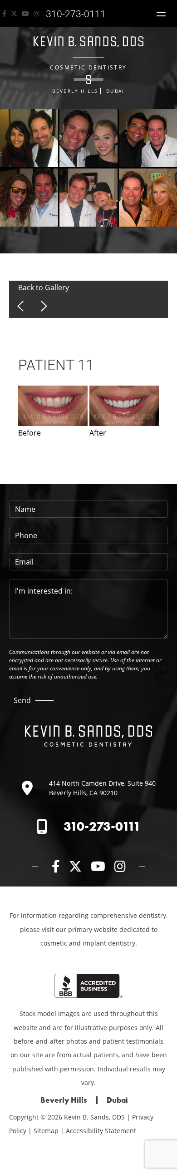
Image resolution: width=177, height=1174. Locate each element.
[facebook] (4, 13)
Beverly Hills (75, 91)
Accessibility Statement (101, 1130)
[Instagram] (36, 13)
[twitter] (14, 13)
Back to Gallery (43, 287)
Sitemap (46, 1130)
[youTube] (25, 13)
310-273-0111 (102, 826)
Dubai (115, 91)
